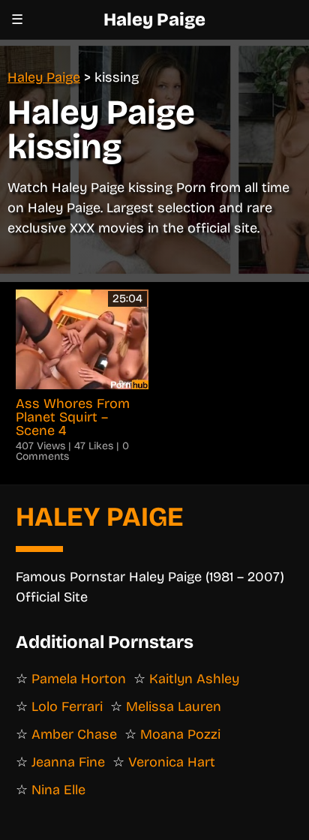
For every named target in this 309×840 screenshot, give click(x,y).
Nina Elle (59, 790)
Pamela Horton (79, 678)
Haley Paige (155, 19)
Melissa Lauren (173, 706)
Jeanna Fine (68, 762)
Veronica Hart (171, 762)
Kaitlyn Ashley (194, 678)
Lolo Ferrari (67, 706)
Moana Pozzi (180, 734)
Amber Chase (74, 734)
